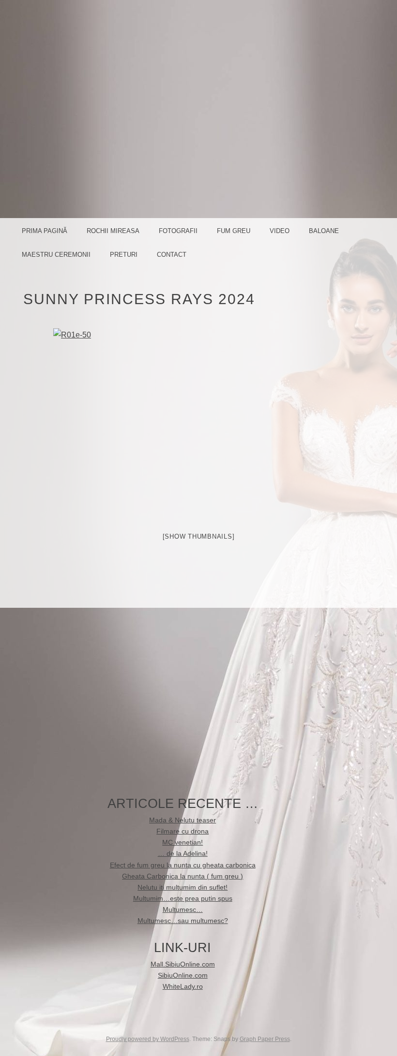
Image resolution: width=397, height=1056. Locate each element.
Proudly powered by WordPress (147, 1039)
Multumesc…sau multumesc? (182, 920)
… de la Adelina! (183, 853)
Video (280, 231)
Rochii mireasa (113, 231)
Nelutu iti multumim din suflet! (182, 887)
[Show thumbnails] (199, 536)
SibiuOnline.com (183, 975)
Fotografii (178, 231)
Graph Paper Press (265, 1039)
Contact (171, 254)
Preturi (123, 254)
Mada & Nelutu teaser (182, 820)
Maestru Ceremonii (56, 254)
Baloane (324, 231)
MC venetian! (182, 842)
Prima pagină (44, 231)
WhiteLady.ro (183, 986)
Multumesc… (183, 909)
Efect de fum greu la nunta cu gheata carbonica (183, 865)
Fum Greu (233, 231)
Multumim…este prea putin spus (182, 898)
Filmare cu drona (182, 831)
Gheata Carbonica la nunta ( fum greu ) (182, 876)
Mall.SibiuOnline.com (183, 964)
